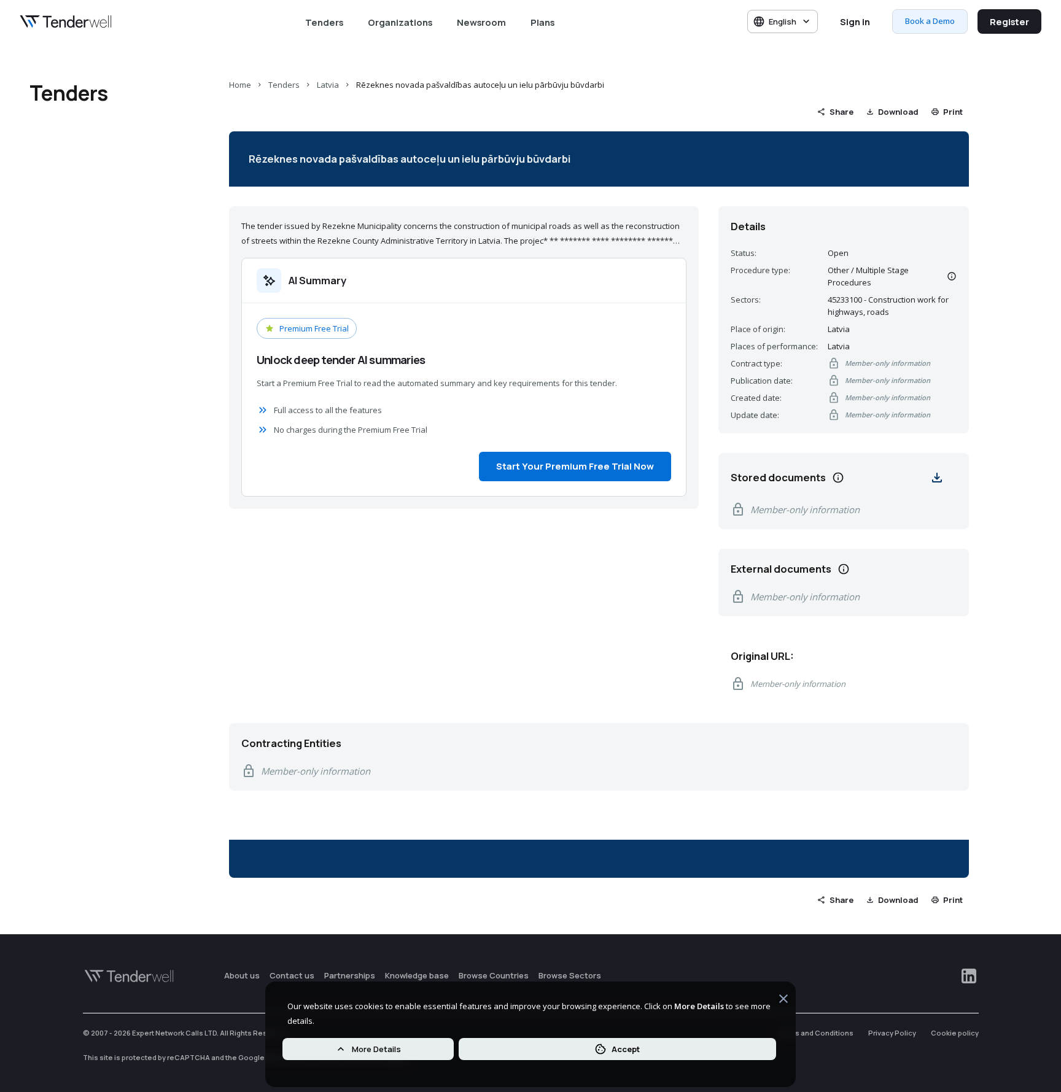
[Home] (66, 21)
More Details (376, 1049)
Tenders (324, 22)
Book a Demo (930, 20)
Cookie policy (955, 1032)
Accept (626, 1049)
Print (953, 111)
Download (898, 111)
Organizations (400, 22)
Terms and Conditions (815, 1032)
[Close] (783, 1000)
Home (240, 84)
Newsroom (481, 22)
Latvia (328, 84)
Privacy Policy (892, 1032)
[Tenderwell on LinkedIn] (969, 976)
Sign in (855, 21)
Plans (542, 22)
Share (841, 111)
